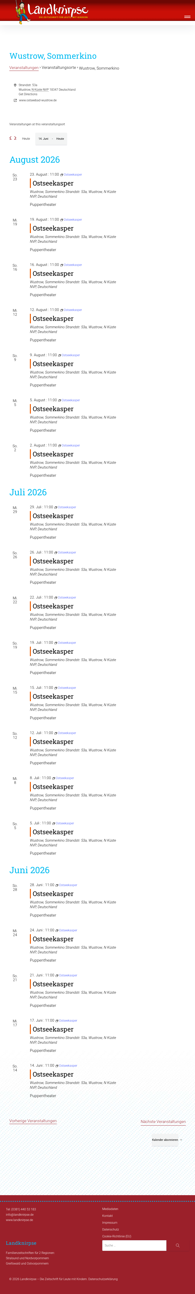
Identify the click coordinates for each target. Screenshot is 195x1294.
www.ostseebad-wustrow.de (38, 100)
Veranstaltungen (24, 67)
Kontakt (107, 1216)
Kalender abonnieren (165, 1140)
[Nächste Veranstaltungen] (15, 138)
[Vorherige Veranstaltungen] (10, 138)
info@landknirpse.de (20, 1214)
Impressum (109, 1222)
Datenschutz (110, 1229)
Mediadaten (110, 1209)
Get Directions (28, 94)
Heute (26, 138)
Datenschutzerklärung (103, 1279)
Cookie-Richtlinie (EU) (116, 1236)
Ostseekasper (53, 183)
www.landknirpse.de (19, 1220)
